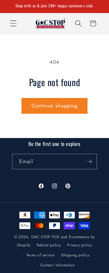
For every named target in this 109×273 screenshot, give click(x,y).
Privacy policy (79, 245)
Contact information (57, 265)
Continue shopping (54, 105)
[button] (13, 23)
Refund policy (49, 245)
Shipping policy (75, 255)
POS (56, 237)
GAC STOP (41, 237)
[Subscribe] (89, 162)
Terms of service (40, 255)
